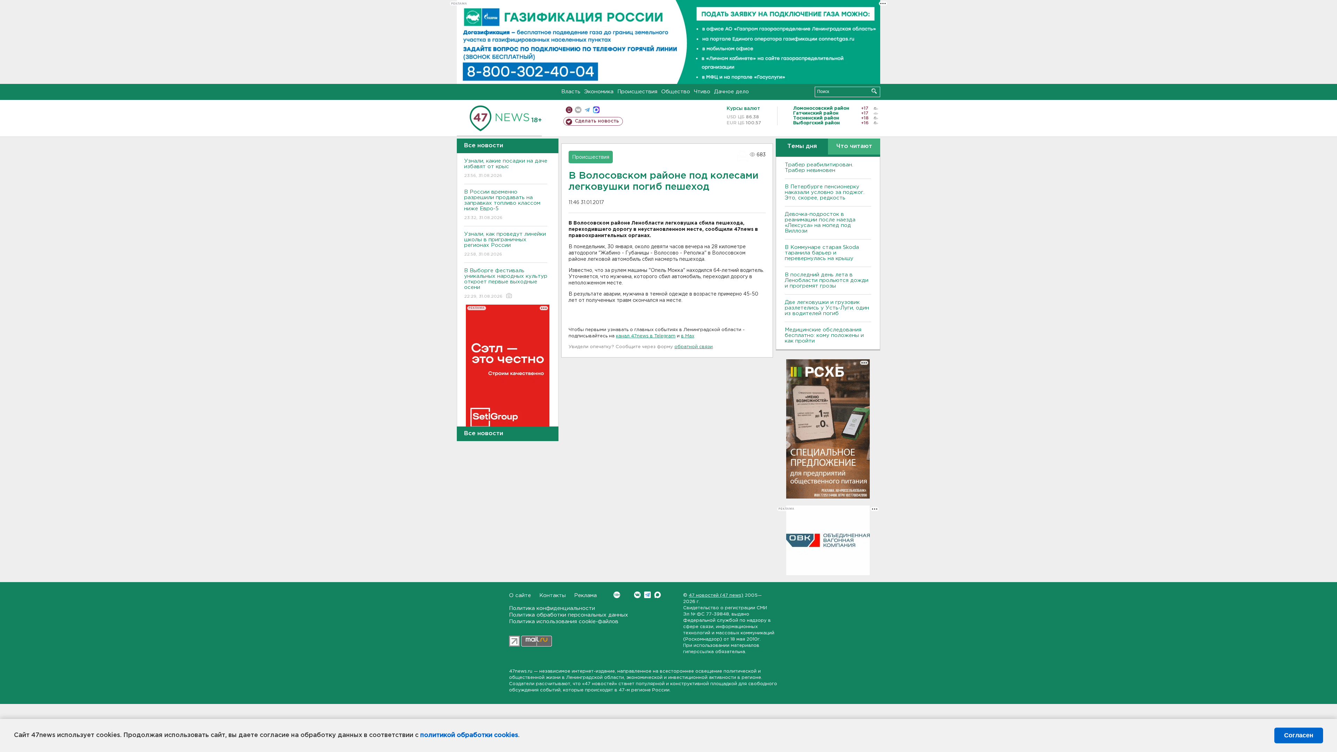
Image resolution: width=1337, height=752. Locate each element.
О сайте (520, 595)
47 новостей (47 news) (716, 595)
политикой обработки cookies (469, 735)
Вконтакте (637, 595)
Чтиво (702, 91)
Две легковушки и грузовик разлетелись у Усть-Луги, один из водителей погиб (827, 308)
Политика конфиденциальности (552, 608)
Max (657, 595)
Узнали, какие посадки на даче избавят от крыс (505, 168)
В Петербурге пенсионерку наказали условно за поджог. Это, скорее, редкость (825, 192)
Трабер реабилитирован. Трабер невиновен (819, 168)
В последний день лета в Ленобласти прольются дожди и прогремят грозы (826, 280)
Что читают (854, 146)
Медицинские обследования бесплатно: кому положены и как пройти (824, 335)
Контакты (552, 595)
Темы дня (802, 146)
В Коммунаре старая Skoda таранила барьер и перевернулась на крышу (822, 253)
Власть (570, 91)
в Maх (687, 336)
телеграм (587, 110)
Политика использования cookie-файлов (563, 621)
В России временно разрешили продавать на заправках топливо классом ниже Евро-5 (502, 205)
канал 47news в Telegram (645, 336)
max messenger (596, 110)
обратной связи (693, 347)
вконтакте (578, 110)
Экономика (598, 91)
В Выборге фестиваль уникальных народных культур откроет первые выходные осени (505, 283)
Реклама (585, 595)
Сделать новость (597, 121)
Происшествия (637, 91)
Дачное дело (731, 91)
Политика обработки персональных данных (568, 615)
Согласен (1298, 735)
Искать (874, 91)
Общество (675, 91)
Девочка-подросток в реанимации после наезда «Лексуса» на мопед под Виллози (820, 222)
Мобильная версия (569, 110)
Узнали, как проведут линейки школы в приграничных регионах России (505, 244)
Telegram (647, 595)
